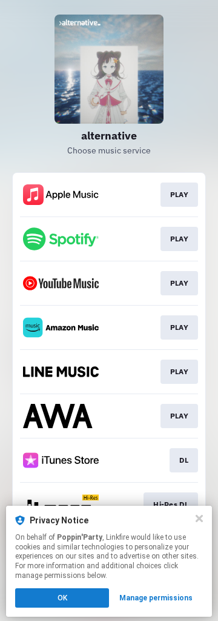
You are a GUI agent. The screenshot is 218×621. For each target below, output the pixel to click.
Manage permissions (156, 598)
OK (62, 598)
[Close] (199, 518)
